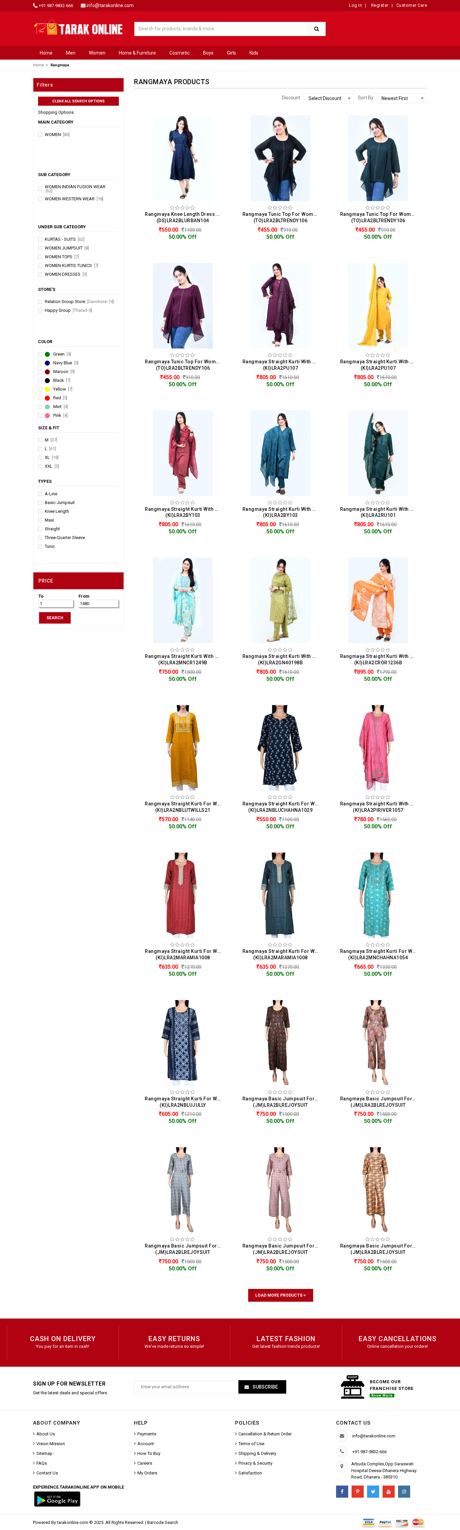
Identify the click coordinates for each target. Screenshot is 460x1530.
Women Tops (62, 257)
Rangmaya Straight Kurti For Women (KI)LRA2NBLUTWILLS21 (184, 807)
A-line (51, 494)
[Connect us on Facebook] (342, 1492)
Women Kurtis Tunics (71, 266)
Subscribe (265, 1387)
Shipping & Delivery (257, 1453)
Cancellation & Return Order (265, 1433)
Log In (355, 5)
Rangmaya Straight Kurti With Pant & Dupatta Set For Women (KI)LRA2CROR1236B (380, 659)
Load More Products (279, 1295)
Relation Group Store (79, 302)
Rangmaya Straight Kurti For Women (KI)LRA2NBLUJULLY (184, 1102)
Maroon (64, 372)
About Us (45, 1433)
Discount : (292, 97)
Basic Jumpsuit (60, 503)
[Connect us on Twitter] (373, 1492)
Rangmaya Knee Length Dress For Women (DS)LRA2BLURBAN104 (184, 217)
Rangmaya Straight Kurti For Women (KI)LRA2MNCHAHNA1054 (380, 954)
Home (46, 53)
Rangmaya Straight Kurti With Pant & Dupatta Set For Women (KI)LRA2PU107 (282, 365)
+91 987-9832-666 (56, 5)
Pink (60, 415)
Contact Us (47, 1472)
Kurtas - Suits (65, 239)
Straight (52, 529)
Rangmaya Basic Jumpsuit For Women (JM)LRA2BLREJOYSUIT (282, 1102)
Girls (231, 53)
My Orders (147, 1472)
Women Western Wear (74, 199)
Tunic (50, 546)
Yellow (62, 389)
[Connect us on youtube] (389, 1492)
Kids (254, 53)
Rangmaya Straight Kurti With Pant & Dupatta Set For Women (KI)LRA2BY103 (184, 512)
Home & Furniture (137, 53)
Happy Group (68, 310)
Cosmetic (179, 53)
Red (60, 398)
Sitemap (44, 1453)
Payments (146, 1433)
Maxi (49, 520)
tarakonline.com (73, 1522)
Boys (208, 53)
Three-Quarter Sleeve (65, 538)
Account (145, 1443)
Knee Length (57, 511)
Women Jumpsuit (67, 248)
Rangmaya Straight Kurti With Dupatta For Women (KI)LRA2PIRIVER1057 (380, 807)
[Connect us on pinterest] (358, 1492)
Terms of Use (251, 1443)
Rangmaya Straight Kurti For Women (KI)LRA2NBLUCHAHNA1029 (282, 807)
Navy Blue (65, 363)
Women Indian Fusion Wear (75, 189)
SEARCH (54, 618)
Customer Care (411, 5)
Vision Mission (50, 1443)
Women (97, 53)
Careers (144, 1463)
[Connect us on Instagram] (404, 1492)
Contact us (353, 1423)
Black (61, 380)
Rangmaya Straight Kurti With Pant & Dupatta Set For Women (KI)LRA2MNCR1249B (184, 659)
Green (62, 354)
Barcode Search (162, 1522)
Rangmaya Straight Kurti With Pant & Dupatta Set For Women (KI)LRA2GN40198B (282, 659)
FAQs (41, 1463)
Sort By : (366, 97)
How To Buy (148, 1453)
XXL (52, 466)
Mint (60, 407)
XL (52, 458)
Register (379, 5)
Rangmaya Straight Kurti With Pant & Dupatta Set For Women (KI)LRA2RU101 (380, 512)
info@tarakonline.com (110, 5)
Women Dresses (66, 274)
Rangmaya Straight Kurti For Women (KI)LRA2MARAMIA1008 (184, 954)
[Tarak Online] (78, 25)
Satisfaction (250, 1472)
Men (70, 53)
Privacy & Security (255, 1463)
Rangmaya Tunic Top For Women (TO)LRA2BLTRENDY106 (280, 217)
